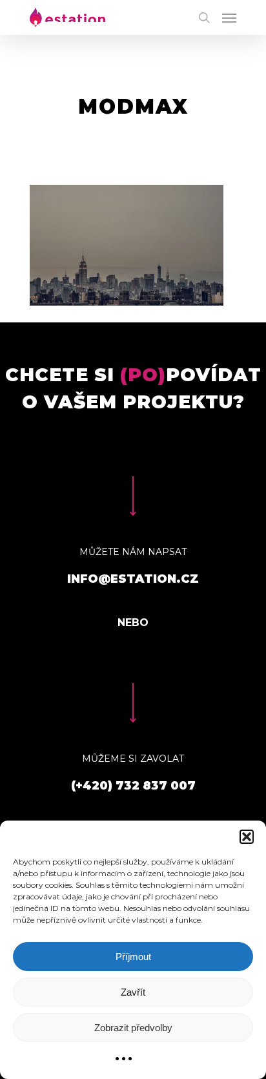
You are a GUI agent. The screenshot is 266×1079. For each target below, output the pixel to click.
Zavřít (133, 992)
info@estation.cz (133, 579)
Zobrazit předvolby (133, 1027)
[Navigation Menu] (229, 17)
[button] (246, 836)
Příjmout (133, 956)
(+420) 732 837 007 (133, 786)
